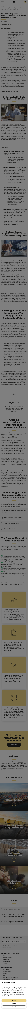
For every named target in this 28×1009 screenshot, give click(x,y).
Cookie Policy (6, 996)
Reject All (14, 1003)
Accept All (14, 1000)
